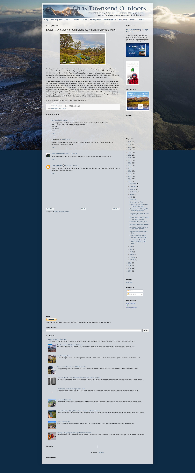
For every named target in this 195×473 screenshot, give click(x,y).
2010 (130, 263)
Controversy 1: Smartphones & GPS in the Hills (71, 367)
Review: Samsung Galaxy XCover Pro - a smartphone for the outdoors (78, 411)
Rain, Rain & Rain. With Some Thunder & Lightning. (139, 228)
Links (132, 20)
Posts (131, 291)
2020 (130, 158)
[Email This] (70, 106)
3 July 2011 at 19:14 (61, 120)
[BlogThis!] (72, 106)
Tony (53, 120)
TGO (60, 108)
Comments (132, 294)
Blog (46, 20)
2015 (130, 171)
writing (64, 108)
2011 (130, 181)
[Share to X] (74, 106)
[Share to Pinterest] (78, 106)
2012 (130, 179)
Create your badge (131, 307)
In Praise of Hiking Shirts (64, 400)
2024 (130, 147)
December (133, 184)
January (132, 260)
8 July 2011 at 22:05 (71, 165)
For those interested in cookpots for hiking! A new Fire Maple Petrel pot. (78, 378)
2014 (130, 173)
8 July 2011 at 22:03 (70, 153)
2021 (130, 155)
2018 (130, 163)
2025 (130, 144)
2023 (130, 150)
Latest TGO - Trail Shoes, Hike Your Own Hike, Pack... (139, 205)
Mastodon (129, 282)
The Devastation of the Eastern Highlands (70, 345)
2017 (130, 166)
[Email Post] (66, 105)
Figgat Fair (133, 199)
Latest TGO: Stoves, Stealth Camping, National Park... (138, 236)
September (133, 192)
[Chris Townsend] (127, 305)
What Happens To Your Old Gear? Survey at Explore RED (138, 241)
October (132, 189)
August (132, 194)
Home (83, 208)
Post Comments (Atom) (62, 212)
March (132, 254)
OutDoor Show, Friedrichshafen (139, 224)
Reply (53, 133)
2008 (130, 268)
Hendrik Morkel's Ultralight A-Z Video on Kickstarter (139, 209)
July (131, 197)
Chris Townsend (57, 165)
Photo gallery (95, 20)
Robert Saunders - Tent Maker (57, 339)
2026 (130, 142)
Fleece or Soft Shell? (63, 422)
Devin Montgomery (58, 153)
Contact (141, 20)
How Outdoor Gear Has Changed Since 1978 (71, 389)
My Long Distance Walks (60, 20)
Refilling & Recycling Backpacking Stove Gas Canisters (74, 433)
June (131, 246)
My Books (123, 20)
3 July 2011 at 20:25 (66, 139)
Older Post (116, 208)
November (133, 186)
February (133, 257)
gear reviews (54, 108)
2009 (130, 266)
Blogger (101, 452)
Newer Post (50, 208)
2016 (130, 168)
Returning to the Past (136, 202)
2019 (130, 160)
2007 (130, 271)
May (131, 249)
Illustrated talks (110, 20)
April (131, 252)
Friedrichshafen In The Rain (138, 222)
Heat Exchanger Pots (63, 356)
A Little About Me (80, 20)
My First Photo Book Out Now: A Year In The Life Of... (139, 218)
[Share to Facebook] (76, 106)
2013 (130, 176)
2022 (130, 152)
